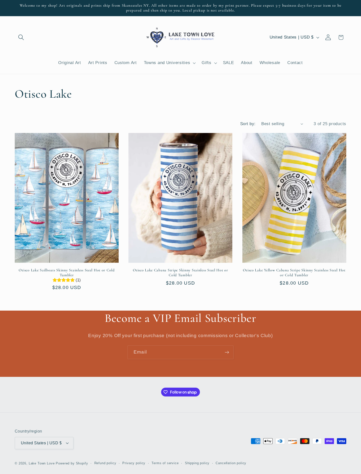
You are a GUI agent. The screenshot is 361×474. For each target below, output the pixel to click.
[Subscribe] (226, 352)
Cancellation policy (231, 463)
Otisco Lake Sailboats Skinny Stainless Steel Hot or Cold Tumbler (66, 272)
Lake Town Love (42, 463)
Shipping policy (197, 463)
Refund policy (105, 463)
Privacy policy (133, 463)
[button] (21, 37)
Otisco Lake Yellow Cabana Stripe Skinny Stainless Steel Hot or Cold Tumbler (294, 272)
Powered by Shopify (72, 463)
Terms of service (165, 463)
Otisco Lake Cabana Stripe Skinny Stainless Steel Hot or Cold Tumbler (180, 272)
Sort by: (248, 123)
